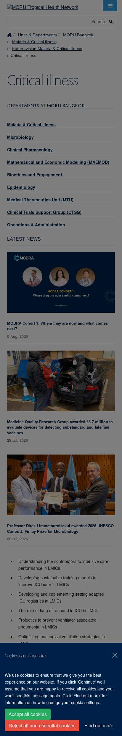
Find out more (98, 725)
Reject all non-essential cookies (42, 725)
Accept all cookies (28, 714)
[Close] (115, 655)
